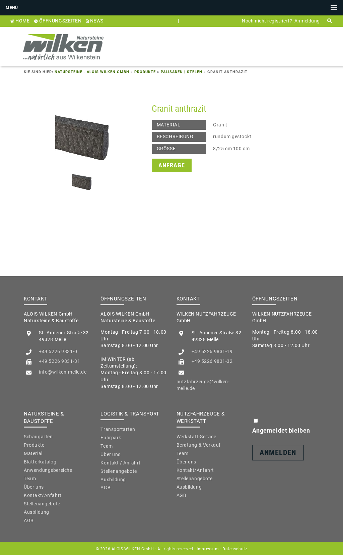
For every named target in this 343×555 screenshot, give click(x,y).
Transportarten (117, 429)
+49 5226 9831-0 (58, 351)
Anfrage (171, 165)
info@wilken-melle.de (62, 372)
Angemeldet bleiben (281, 430)
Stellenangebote (42, 503)
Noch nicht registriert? (267, 20)
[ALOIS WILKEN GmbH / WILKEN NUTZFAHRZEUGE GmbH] (63, 62)
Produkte (145, 72)
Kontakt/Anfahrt (42, 495)
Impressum (208, 549)
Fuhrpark (110, 437)
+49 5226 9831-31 (59, 361)
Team (30, 478)
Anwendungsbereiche (48, 470)
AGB (29, 520)
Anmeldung (307, 20)
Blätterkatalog (40, 461)
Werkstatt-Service (196, 436)
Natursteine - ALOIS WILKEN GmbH (92, 72)
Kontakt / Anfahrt (120, 462)
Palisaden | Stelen (181, 72)
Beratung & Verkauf (199, 445)
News (97, 20)
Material (33, 453)
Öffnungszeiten (60, 20)
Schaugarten (38, 436)
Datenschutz (234, 549)
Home (22, 20)
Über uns (34, 487)
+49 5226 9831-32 (212, 361)
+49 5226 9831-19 (212, 351)
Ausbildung (36, 512)
